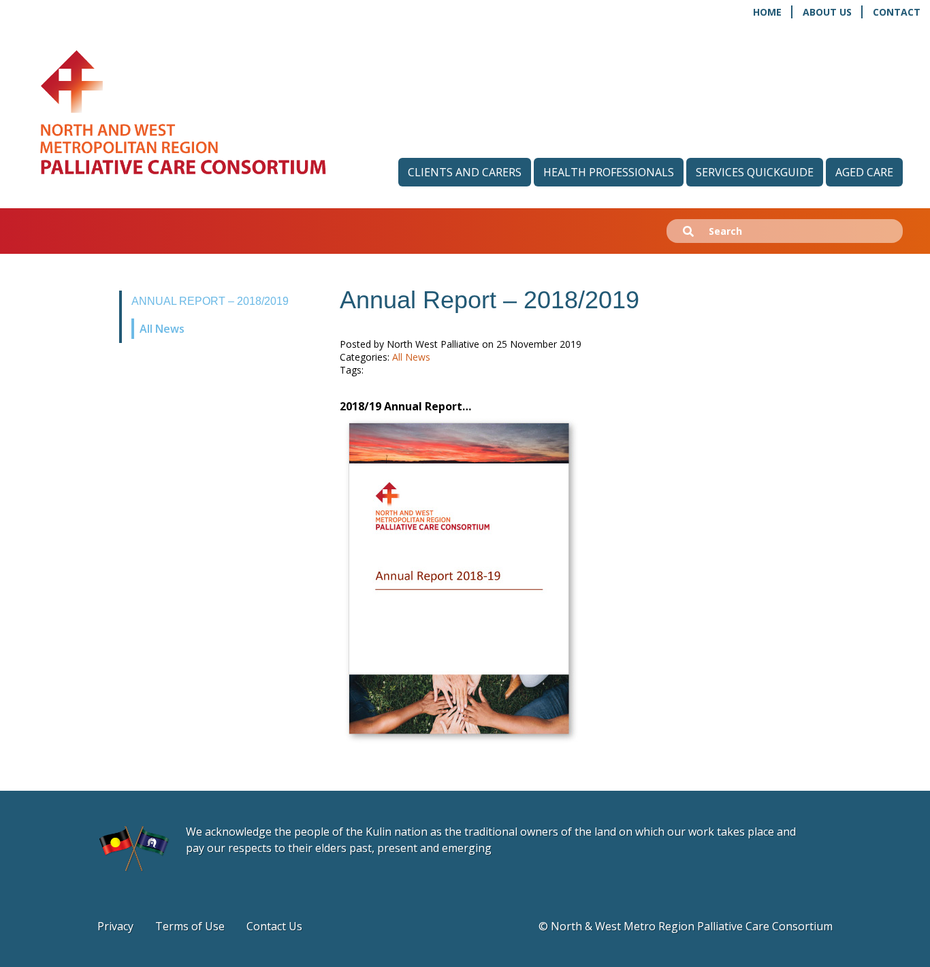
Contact (896, 11)
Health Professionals (608, 172)
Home (767, 11)
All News (162, 328)
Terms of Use (190, 926)
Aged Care (864, 172)
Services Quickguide (755, 172)
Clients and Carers (465, 172)
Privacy (115, 926)
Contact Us (274, 926)
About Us (827, 11)
